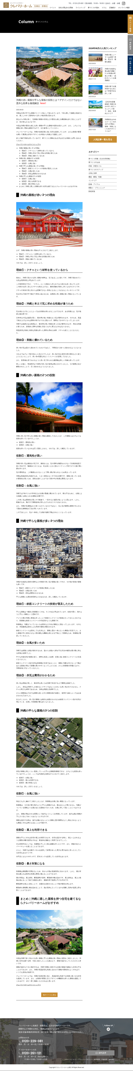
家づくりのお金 (94, 162)
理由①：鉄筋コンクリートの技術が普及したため (39, 168)
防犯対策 (92, 191)
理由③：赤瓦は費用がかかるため (34, 173)
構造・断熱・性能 (95, 177)
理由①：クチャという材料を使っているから (38, 150)
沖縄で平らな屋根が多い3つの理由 (31, 166)
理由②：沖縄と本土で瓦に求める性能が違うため (39, 153)
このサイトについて (70, 1059)
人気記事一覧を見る (102, 139)
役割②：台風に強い (29, 163)
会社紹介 (112, 1059)
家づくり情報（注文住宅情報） (100, 158)
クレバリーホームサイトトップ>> (28, 144)
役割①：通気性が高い (30, 161)
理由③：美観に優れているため (33, 156)
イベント (52, 7)
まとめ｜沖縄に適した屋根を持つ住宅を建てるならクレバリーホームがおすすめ (48, 186)
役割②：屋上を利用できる (31, 181)
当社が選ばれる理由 (65, 7)
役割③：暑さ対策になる (31, 184)
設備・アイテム (94, 184)
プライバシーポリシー (85, 1059)
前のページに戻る (49, 995)
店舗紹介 (112, 7)
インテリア (93, 180)
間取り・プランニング (97, 188)
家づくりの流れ (93, 7)
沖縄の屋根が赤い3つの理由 (29, 148)
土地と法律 (93, 173)
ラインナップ (80, 7)
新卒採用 (97, 1059)
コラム (104, 7)
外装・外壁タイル (95, 166)
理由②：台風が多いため (31, 171)
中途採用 (104, 1059)
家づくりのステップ (96, 169)
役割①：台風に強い (29, 178)
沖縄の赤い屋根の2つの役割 (29, 158)
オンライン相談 (124, 7)
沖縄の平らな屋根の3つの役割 (30, 176)
